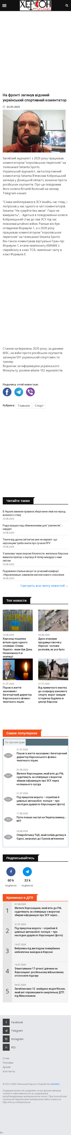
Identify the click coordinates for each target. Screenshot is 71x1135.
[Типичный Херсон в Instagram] (6, 1038)
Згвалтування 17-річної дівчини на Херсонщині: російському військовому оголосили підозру (39, 972)
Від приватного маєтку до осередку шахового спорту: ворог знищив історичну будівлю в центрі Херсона (52, 694)
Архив (7, 1067)
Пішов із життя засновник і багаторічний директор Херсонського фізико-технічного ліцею (17, 694)
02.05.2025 (13, 106)
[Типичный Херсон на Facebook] (11, 871)
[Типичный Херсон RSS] (6, 1047)
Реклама (8, 1062)
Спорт (39, 406)
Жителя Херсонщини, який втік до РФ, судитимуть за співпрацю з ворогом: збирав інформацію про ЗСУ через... (38, 912)
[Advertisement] (35, 51)
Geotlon (55, 1084)
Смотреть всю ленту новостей (44, 586)
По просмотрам (15, 742)
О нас (6, 1058)
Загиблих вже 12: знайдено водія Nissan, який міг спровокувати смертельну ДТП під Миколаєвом (40, 992)
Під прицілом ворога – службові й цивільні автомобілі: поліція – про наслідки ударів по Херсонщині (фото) (41, 801)
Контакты (9, 1071)
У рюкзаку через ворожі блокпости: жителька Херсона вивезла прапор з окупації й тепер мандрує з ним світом (35, 557)
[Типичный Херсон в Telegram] (27, 871)
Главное (24, 406)
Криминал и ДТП (19, 897)
